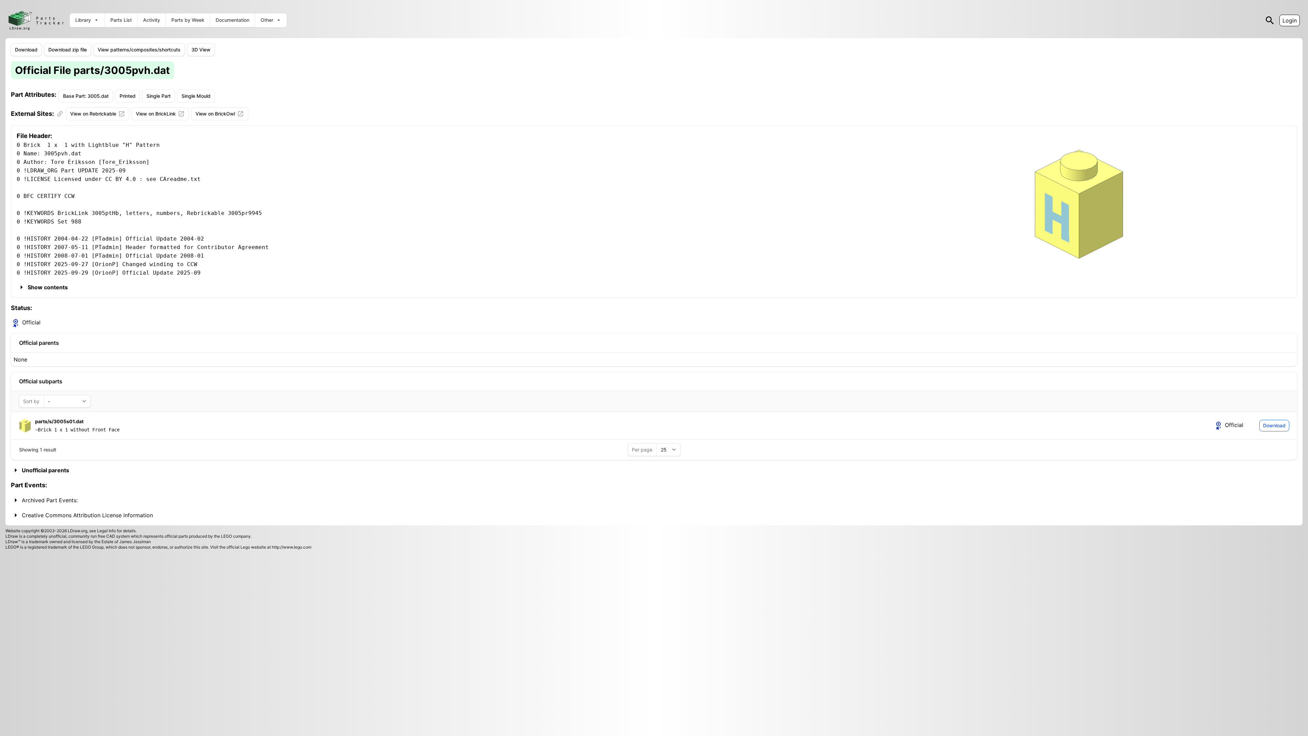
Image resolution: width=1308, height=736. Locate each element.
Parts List (121, 20)
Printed (128, 96)
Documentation (232, 20)
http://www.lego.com (291, 547)
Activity (151, 20)
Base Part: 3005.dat (86, 96)
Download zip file (67, 49)
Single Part (158, 96)
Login (1289, 20)
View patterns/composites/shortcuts (139, 49)
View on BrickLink (156, 114)
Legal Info (106, 530)
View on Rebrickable (93, 114)
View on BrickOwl (215, 114)
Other (267, 20)
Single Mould (196, 96)
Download (26, 49)
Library (83, 20)
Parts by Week (187, 20)
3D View (201, 49)
